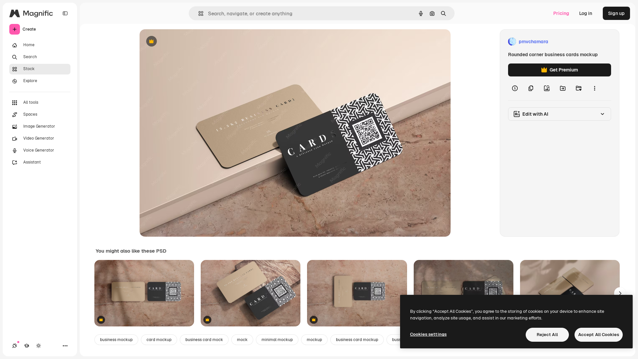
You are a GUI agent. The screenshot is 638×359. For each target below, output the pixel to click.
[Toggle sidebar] (65, 13)
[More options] (594, 88)
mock (242, 339)
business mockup (116, 339)
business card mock (204, 339)
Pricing (561, 13)
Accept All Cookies (598, 334)
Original (182, 42)
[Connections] (14, 345)
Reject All (547, 334)
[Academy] (26, 345)
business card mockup (357, 339)
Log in (585, 13)
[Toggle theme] (38, 345)
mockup (314, 339)
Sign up (616, 13)
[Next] (620, 293)
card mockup (159, 339)
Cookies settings (428, 334)
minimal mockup (277, 339)
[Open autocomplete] (198, 13)
